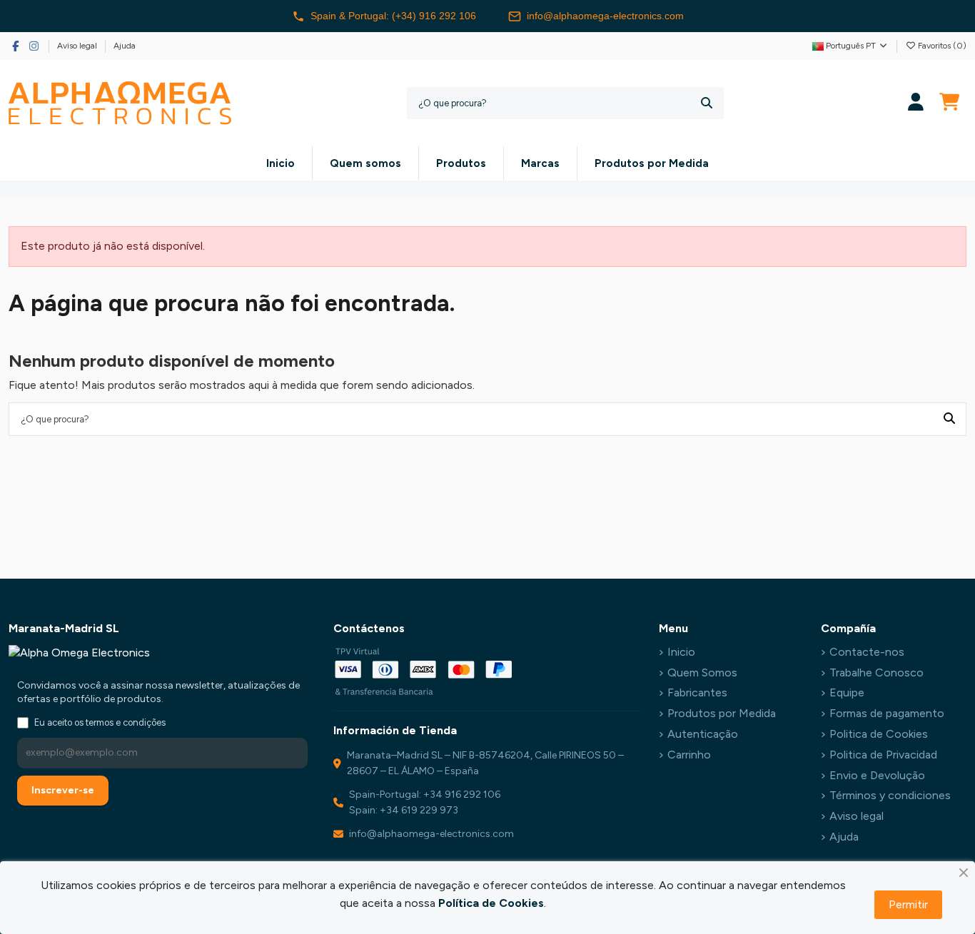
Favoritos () (941, 46)
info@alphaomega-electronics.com (605, 15)
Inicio (681, 652)
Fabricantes (697, 692)
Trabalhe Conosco (876, 672)
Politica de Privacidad (883, 754)
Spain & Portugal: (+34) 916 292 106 (393, 15)
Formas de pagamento (886, 713)
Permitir (908, 904)
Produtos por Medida (721, 713)
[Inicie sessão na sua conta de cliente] (916, 103)
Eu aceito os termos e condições (100, 722)
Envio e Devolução (877, 775)
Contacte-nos (866, 652)
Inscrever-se (62, 790)
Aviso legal (78, 46)
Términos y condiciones (890, 795)
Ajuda (124, 46)
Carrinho (689, 754)
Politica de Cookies (878, 734)
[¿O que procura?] (706, 103)
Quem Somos (702, 672)
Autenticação (702, 734)
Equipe (846, 692)
